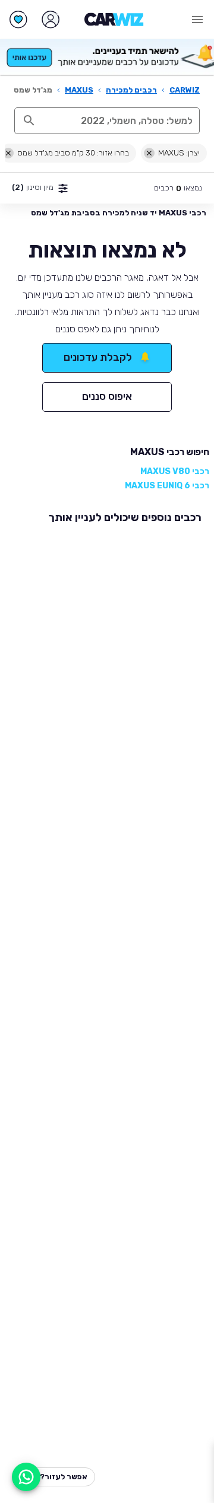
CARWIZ (184, 89)
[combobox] (119, 120)
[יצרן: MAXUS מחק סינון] (149, 153)
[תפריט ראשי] (197, 19)
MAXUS (79, 89)
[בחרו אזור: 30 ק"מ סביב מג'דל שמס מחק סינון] (8, 153)
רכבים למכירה (131, 89)
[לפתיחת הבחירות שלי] (18, 19)
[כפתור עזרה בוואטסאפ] (26, 1477)
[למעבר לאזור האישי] (50, 19)
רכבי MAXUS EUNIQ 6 (167, 486)
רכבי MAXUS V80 (174, 471)
